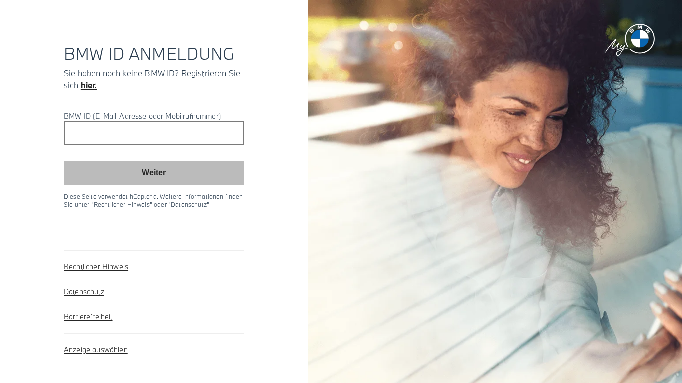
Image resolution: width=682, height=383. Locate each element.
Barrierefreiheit (88, 316)
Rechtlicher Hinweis (96, 266)
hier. (89, 85)
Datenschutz (84, 291)
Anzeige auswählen (96, 349)
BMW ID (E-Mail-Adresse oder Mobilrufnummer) (142, 116)
